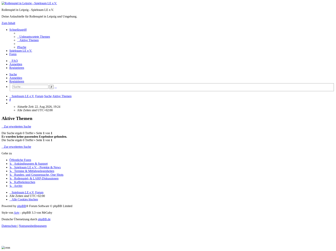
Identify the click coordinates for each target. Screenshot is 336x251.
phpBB (21, 206)
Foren (13, 54)
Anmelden (15, 78)
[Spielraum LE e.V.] (29, 3)
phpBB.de (44, 219)
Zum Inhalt (8, 23)
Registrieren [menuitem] (16, 67)
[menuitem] (33, 36)
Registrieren (16, 81)
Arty (16, 212)
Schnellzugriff (18, 29)
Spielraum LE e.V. (20, 50)
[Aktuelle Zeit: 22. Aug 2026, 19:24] (10, 103)
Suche (13, 74)
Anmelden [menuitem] (15, 64)
